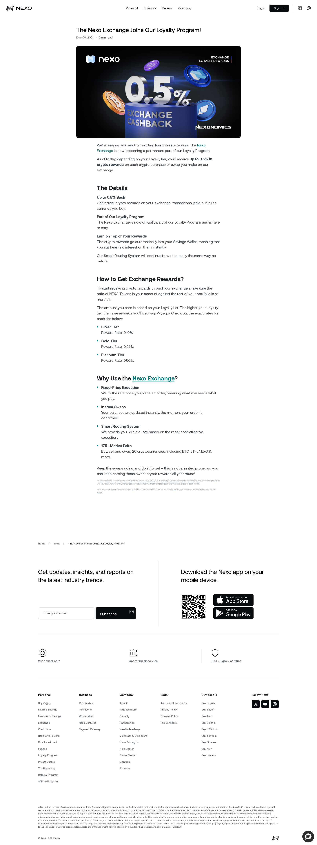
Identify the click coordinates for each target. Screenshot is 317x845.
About (123, 703)
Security (124, 716)
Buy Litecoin (209, 755)
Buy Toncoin (209, 735)
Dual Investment (47, 742)
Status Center (128, 755)
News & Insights (129, 742)
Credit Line (44, 729)
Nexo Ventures (87, 722)
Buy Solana (208, 722)
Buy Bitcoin (208, 703)
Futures (42, 748)
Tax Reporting (46, 768)
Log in (261, 8)
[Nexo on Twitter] (256, 704)
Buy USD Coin (210, 729)
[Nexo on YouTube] (265, 704)
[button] (308, 836)
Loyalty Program (48, 755)
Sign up (279, 8)
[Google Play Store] (233, 613)
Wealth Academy (130, 729)
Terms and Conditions (174, 703)
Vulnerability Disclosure (133, 735)
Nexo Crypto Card (49, 735)
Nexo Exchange (153, 378)
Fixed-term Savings (49, 716)
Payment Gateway (90, 729)
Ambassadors (128, 709)
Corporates (86, 703)
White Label (86, 716)
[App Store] (233, 600)
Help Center (127, 748)
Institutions (85, 709)
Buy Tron (207, 716)
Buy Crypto (44, 703)
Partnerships (127, 722)
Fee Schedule (169, 722)
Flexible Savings (47, 709)
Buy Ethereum (210, 742)
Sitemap (125, 768)
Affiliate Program (48, 781)
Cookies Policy (169, 716)
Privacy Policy (169, 709)
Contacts (125, 761)
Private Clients (46, 761)
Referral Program (48, 774)
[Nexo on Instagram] (275, 704)
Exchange (44, 722)
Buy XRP (207, 748)
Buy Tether (208, 709)
